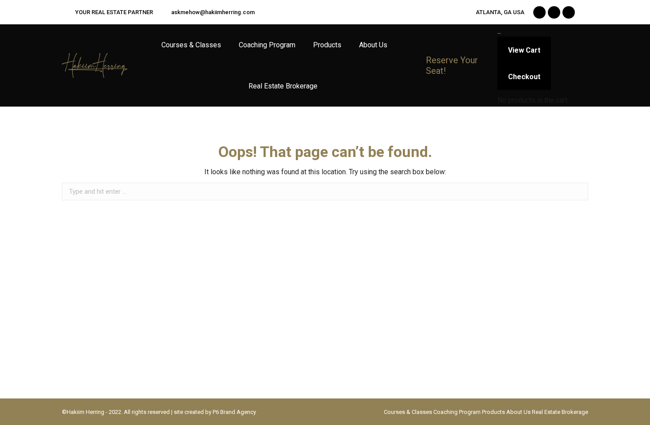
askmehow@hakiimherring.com (213, 12)
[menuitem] (191, 45)
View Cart (524, 50)
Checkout (524, 77)
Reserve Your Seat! (452, 65)
